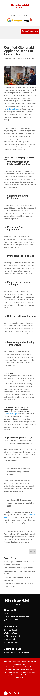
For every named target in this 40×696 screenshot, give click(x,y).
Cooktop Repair (10, 630)
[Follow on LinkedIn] (19, 693)
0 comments (31, 58)
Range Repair (9, 639)
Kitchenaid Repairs (13, 109)
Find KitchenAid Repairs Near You (20, 15)
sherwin (9, 58)
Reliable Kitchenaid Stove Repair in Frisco (19, 568)
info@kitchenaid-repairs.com (17, 617)
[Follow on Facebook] (6, 693)
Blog (24, 58)
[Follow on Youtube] (23, 693)
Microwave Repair (11, 642)
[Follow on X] (10, 693)
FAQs (6, 614)
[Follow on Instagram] (14, 693)
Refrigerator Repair (12, 636)
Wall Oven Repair (11, 633)
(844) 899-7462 (31, 31)
